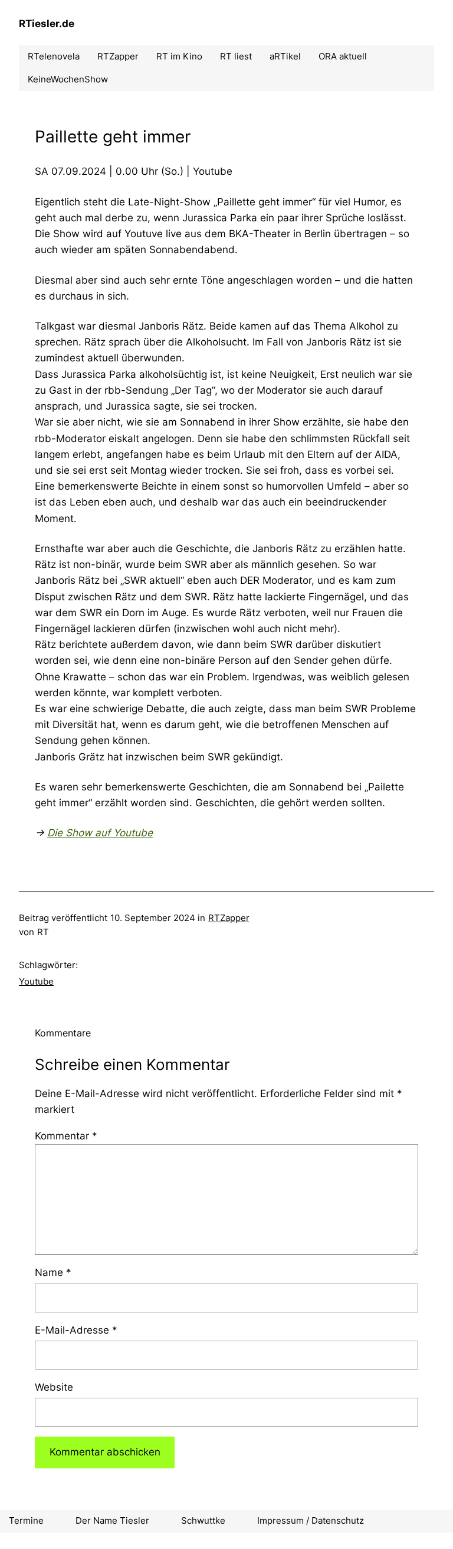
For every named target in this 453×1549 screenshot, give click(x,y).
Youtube (36, 981)
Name (53, 1272)
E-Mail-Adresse (76, 1330)
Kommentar (66, 1136)
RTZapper (229, 917)
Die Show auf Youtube (100, 833)
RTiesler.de (46, 23)
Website (54, 1387)
